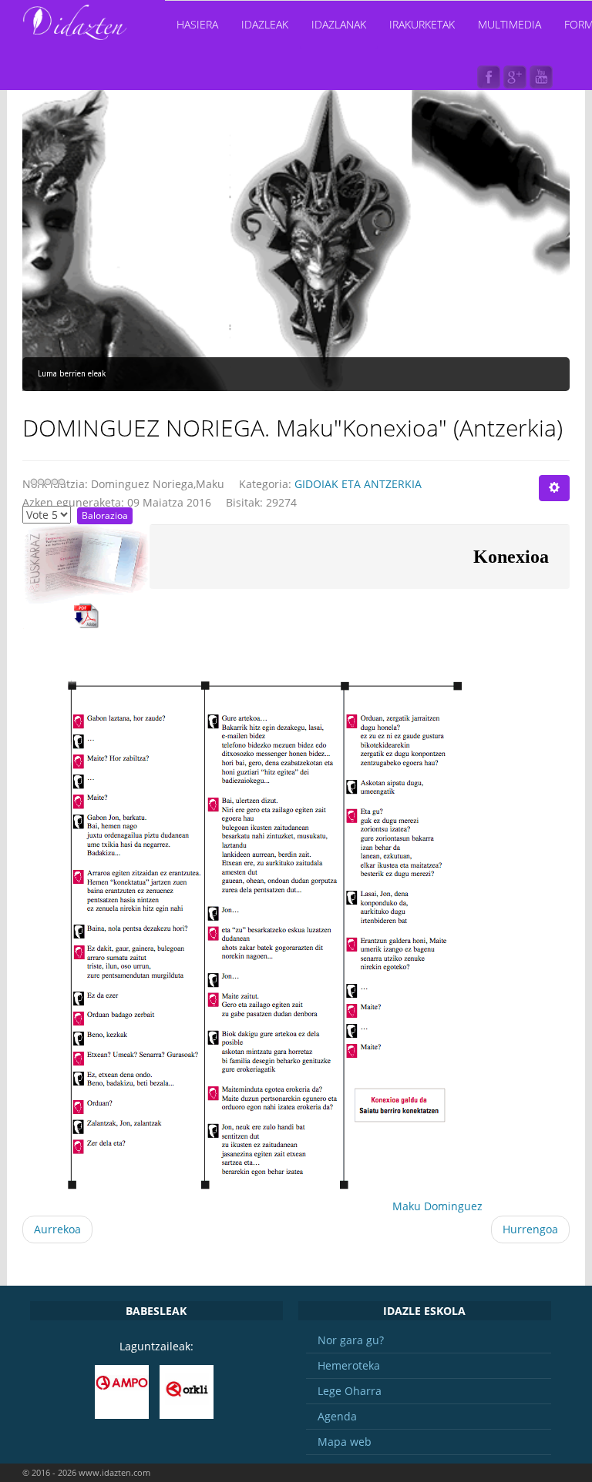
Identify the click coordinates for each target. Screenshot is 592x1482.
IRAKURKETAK (422, 24)
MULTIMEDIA (509, 24)
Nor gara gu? (351, 1340)
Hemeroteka (349, 1365)
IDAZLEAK (264, 24)
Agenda (337, 1416)
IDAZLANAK (338, 24)
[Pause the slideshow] (522, 237)
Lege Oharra (350, 1390)
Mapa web (345, 1441)
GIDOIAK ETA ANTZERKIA (358, 484)
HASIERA (197, 24)
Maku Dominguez (437, 1206)
